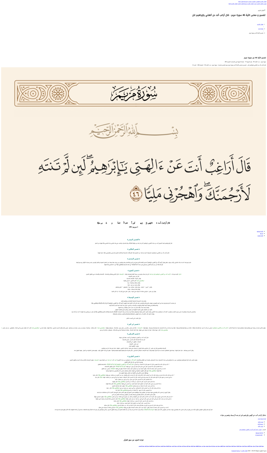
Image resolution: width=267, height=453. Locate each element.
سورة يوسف (208, 446)
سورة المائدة (239, 446)
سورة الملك (193, 446)
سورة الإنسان (163, 446)
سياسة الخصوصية (236, 451)
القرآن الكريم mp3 (233, 4)
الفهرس (258, 2)
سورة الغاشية (152, 446)
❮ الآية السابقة (259, 433)
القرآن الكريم (263, 2)
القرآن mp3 (241, 2)
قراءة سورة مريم (262, 419)
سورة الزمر (184, 446)
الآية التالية (260, 236)
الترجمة (246, 2)
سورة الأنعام (249, 446)
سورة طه (213, 446)
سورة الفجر (147, 446)
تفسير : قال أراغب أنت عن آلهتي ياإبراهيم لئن (250, 430)
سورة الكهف (222, 446)
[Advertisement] (133, 45)
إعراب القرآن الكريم (252, 4)
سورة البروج (157, 446)
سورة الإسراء (228, 446)
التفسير (253, 2)
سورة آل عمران (256, 446)
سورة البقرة (261, 446)
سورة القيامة (168, 446)
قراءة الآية (260, 422)
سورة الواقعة (198, 446)
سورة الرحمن (174, 446)
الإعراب (249, 2)
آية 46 (261, 234)
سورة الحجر (179, 446)
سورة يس (204, 446)
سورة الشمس (141, 446)
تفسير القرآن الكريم (261, 4)
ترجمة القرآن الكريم (242, 4)
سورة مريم (217, 446)
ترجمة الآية (260, 424)
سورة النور (188, 446)
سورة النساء (244, 446)
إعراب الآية (260, 426)
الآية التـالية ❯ (258, 435)
